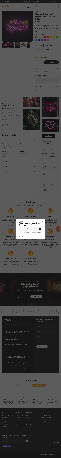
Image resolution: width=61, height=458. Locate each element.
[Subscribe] (40, 229)
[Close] (42, 221)
